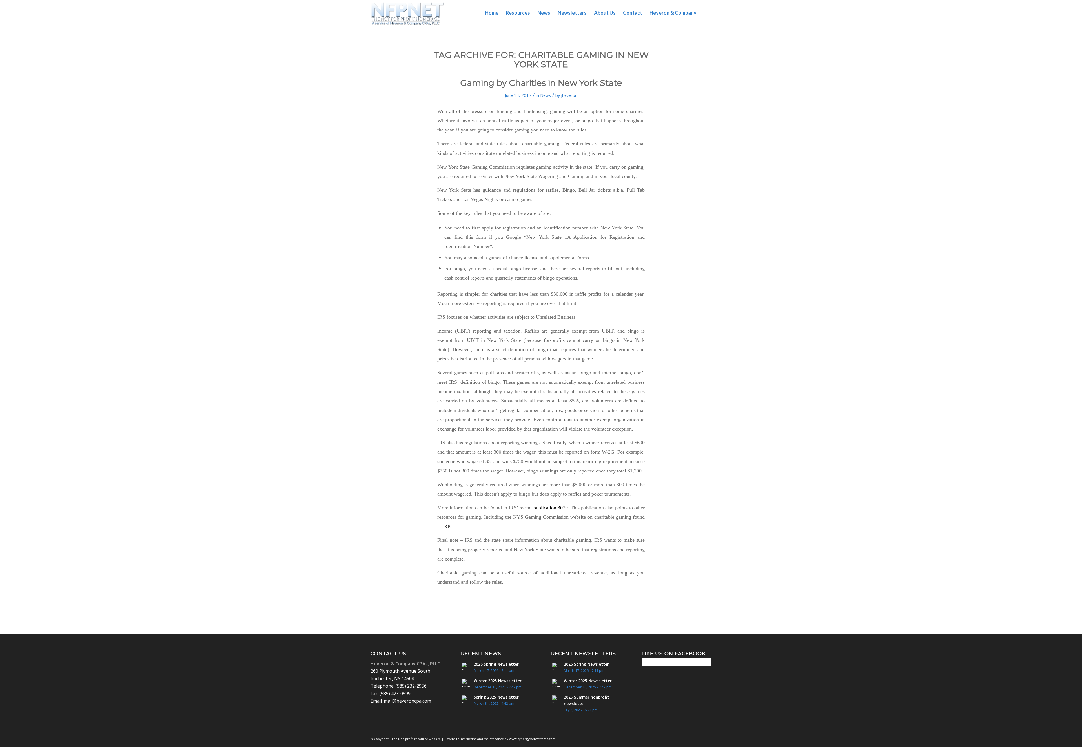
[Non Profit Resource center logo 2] (407, 12)
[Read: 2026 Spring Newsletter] (466, 666)
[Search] (705, 12)
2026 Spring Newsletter (496, 664)
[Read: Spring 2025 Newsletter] (466, 699)
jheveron (569, 95)
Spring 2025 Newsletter (496, 697)
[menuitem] (491, 12)
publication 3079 (550, 507)
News (545, 95)
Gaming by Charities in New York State (541, 83)
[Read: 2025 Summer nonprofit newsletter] (556, 699)
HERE (444, 526)
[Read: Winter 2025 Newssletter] (466, 683)
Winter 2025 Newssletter (498, 680)
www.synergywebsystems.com (532, 739)
